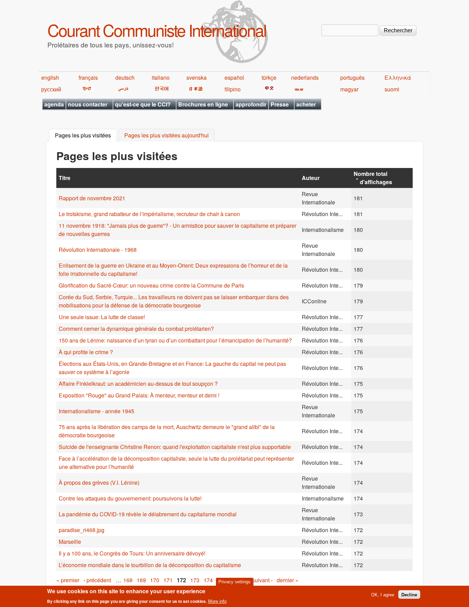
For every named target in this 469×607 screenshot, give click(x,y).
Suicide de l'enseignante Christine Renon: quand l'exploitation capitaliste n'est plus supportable (175, 447)
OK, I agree (382, 594)
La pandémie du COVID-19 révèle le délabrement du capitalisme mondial (148, 514)
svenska (196, 77)
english (50, 77)
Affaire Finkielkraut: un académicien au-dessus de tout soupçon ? (138, 383)
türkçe (269, 77)
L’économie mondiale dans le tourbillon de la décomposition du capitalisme (150, 565)
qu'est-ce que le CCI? (143, 104)
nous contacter (87, 104)
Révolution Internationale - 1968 (98, 250)
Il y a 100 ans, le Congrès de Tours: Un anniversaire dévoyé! (132, 553)
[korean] (160, 89)
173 (194, 580)
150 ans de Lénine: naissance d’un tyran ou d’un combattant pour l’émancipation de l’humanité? (175, 340)
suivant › (262, 580)
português (352, 77)
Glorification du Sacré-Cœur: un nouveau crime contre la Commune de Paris (151, 285)
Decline (409, 594)
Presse (280, 104)
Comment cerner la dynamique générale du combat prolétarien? (136, 329)
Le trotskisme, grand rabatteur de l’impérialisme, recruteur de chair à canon (149, 214)
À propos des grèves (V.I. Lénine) (99, 482)
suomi (392, 89)
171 (168, 580)
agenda (54, 104)
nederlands (305, 77)
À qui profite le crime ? (86, 352)
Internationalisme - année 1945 (96, 411)
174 (208, 580)
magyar (349, 89)
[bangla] (298, 89)
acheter (306, 104)
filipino (233, 89)
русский (51, 89)
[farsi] (122, 89)
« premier (67, 580)
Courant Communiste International (156, 30)
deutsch (125, 77)
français (88, 77)
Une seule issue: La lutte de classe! (102, 317)
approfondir (251, 104)
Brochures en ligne (203, 104)
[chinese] (268, 89)
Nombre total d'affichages (373, 178)
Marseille (70, 542)
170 (154, 580)
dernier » (287, 580)
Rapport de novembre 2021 (92, 198)
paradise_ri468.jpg (81, 530)
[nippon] (194, 89)
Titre (64, 178)
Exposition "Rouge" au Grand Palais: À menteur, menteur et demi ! (139, 395)
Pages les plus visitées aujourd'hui (166, 135)
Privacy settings (234, 581)
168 (128, 580)
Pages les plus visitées (86, 135)
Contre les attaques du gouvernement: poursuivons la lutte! (130, 498)
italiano (161, 77)
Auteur (311, 178)
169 (141, 580)
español (234, 77)
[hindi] (86, 89)
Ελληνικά (398, 77)
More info (217, 601)
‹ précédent (97, 580)
